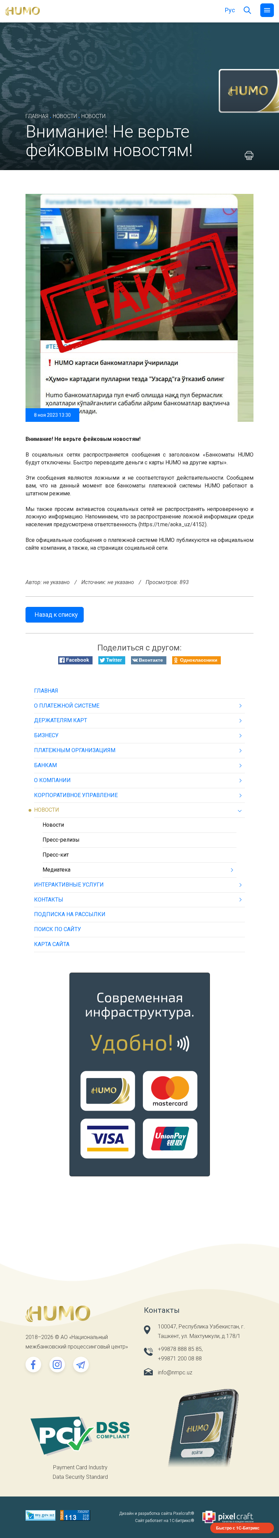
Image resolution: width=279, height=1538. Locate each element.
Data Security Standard (80, 1477)
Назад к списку (56, 614)
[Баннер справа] (139, 1079)
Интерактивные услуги (69, 884)
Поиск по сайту (57, 929)
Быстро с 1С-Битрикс (238, 1528)
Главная (37, 116)
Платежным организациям (74, 750)
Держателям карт (60, 720)
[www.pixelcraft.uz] (227, 1517)
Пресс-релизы (61, 840)
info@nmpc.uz (175, 1372)
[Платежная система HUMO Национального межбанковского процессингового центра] (22, 10)
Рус (230, 10)
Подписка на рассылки (69, 914)
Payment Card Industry (80, 1467)
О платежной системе (66, 705)
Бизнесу (46, 735)
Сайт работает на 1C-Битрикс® (164, 1520)
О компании (52, 780)
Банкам (45, 765)
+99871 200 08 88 (180, 1358)
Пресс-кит (56, 854)
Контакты (48, 899)
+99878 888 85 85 (180, 1349)
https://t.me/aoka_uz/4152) (173, 524)
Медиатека (56, 869)
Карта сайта (51, 944)
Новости (65, 116)
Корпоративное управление (76, 795)
